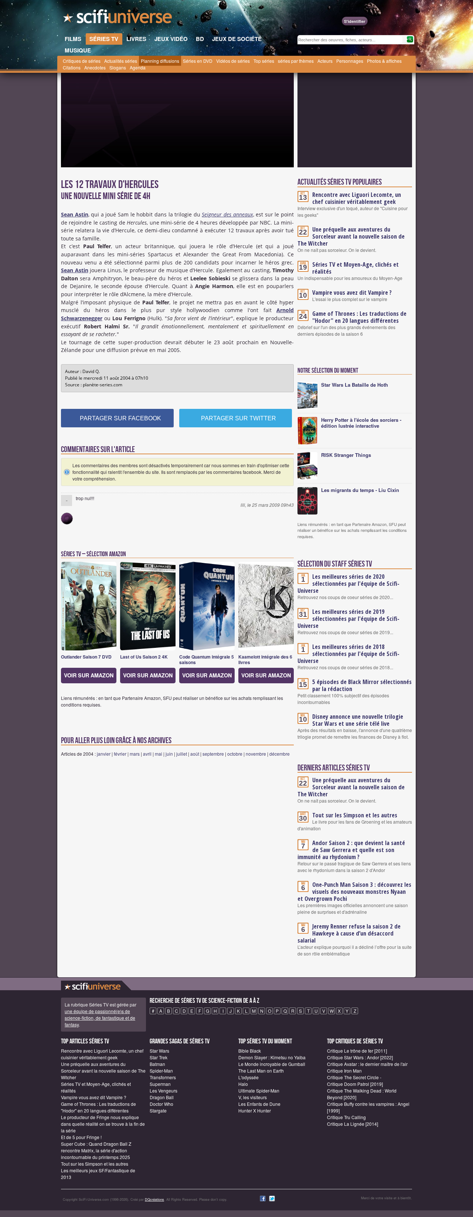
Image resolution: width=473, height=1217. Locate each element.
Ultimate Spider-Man (258, 1090)
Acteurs (325, 61)
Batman (157, 1064)
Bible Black (249, 1050)
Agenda (138, 67)
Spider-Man (161, 1070)
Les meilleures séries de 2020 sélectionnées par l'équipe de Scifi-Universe (348, 583)
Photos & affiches (384, 61)
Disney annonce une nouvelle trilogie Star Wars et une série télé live (357, 720)
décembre (279, 754)
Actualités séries (120, 61)
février (120, 754)
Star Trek (158, 1057)
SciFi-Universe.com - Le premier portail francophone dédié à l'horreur (118, 18)
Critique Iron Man (344, 1070)
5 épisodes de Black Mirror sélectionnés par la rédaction (362, 685)
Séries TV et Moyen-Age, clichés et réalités (355, 268)
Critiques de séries (82, 61)
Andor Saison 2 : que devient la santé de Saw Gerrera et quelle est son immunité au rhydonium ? (351, 850)
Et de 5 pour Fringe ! (81, 1137)
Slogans (117, 67)
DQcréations (154, 1199)
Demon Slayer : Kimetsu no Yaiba (272, 1057)
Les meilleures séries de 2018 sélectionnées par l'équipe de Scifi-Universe (348, 654)
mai (158, 754)
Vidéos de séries (233, 61)
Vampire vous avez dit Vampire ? (352, 292)
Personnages (349, 61)
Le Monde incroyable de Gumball (271, 1064)
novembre (256, 754)
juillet (181, 754)
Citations (72, 67)
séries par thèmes (296, 61)
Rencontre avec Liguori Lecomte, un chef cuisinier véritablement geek (356, 198)
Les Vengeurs (163, 1090)
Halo (243, 1084)
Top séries (263, 61)
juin (169, 754)
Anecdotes (95, 67)
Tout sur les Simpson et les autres (354, 815)
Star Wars (159, 1050)
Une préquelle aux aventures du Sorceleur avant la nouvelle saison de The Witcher (351, 236)
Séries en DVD (197, 61)
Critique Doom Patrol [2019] (355, 1084)
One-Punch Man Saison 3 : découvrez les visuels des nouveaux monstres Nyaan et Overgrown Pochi (354, 892)
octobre (234, 754)
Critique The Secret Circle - (354, 1077)
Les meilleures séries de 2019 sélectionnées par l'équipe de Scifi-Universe (348, 619)
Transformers (163, 1077)
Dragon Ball (162, 1097)
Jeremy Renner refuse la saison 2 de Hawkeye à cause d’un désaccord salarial (349, 933)
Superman (160, 1084)
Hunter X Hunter (254, 1110)
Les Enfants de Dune (259, 1104)
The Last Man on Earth (261, 1070)
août (194, 754)
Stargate (158, 1110)
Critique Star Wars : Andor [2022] (360, 1057)
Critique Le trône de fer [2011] (357, 1050)
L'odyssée (248, 1077)
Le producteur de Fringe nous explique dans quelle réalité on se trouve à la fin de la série (103, 1124)
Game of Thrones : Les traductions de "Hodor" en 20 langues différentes (359, 317)
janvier (103, 754)
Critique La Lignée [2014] (352, 1124)
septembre (213, 754)
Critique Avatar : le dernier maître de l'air (367, 1064)
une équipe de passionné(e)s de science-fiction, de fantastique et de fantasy (100, 1018)
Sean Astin (74, 270)
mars (135, 754)
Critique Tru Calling (346, 1117)
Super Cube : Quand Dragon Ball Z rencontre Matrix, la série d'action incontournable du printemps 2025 (96, 1150)
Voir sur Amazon (88, 675)
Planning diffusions (160, 61)
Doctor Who (161, 1104)
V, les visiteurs (252, 1097)
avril (147, 754)
